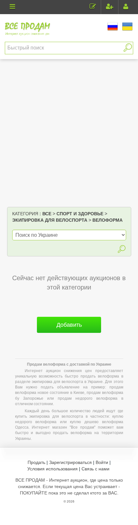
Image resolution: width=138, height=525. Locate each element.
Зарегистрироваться (70, 462)
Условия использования (52, 468)
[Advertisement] (69, 135)
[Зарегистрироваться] (109, 7)
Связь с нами (95, 468)
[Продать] (93, 7)
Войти (102, 462)
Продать (36, 462)
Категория (25, 213)
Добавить (69, 325)
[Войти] (125, 7)
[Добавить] (69, 335)
